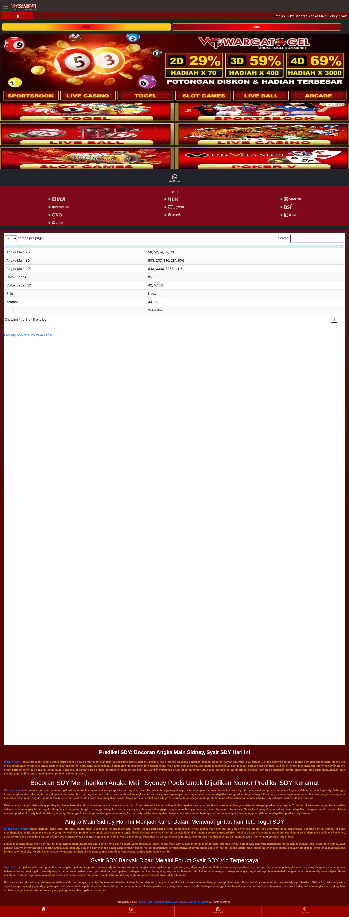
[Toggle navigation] (5, 7)
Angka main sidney (16, 828)
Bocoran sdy (12, 790)
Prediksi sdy (12, 761)
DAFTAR (86, 27)
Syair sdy (10, 867)
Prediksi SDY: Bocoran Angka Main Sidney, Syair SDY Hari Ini (173, 902)
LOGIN (256, 27)
